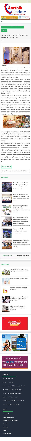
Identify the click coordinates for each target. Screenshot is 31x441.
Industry (4, 30)
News (4, 430)
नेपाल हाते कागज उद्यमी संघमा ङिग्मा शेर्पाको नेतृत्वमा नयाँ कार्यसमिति (21, 241)
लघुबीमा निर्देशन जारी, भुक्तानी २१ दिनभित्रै (19, 278)
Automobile (6, 414)
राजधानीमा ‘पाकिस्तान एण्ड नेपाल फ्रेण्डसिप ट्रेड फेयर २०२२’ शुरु (21, 195)
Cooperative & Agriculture (10, 420)
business (13, 27)
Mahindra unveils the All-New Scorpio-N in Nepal (20, 184)
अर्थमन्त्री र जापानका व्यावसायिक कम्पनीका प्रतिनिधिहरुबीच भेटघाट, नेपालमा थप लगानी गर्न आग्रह (19, 298)
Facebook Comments (23, 255)
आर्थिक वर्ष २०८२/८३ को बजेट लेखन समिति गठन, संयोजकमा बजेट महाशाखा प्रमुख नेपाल (18, 308)
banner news (5, 27)
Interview (6, 427)
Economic (20, 27)
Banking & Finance (8, 417)
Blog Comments (8, 255)
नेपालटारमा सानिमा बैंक (18, 229)
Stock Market (7, 433)
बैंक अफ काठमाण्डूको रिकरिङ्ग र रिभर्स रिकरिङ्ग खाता (20, 207)
